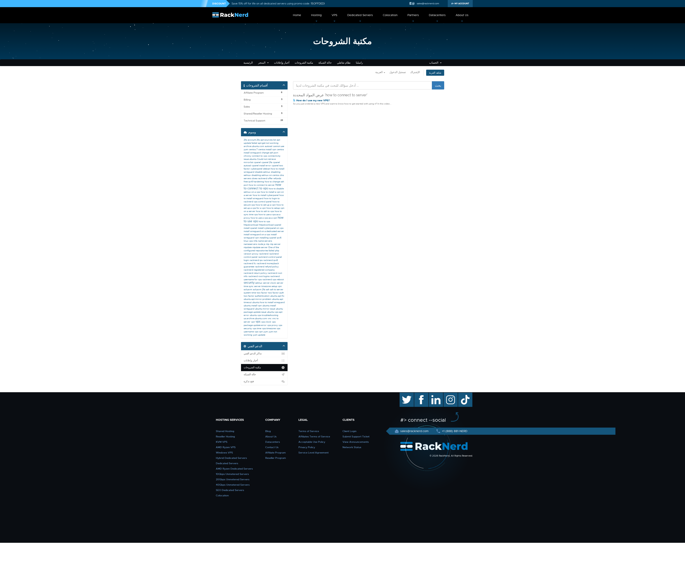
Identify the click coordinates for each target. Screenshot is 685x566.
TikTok (462, 394)
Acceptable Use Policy (311, 441)
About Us (462, 15)
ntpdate (248, 247)
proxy (255, 253)
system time (250, 292)
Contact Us (271, 447)
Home (297, 15)
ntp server (275, 244)
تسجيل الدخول (397, 72)
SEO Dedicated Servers (230, 490)
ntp (267, 244)
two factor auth (276, 292)
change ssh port (270, 152)
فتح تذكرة (249, 381)
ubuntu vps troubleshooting (264, 315)
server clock (269, 282)
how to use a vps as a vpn (264, 217)
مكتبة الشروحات (304, 62)
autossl (268, 146)
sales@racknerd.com (428, 3)
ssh (267, 289)
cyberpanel (256, 168)
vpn (253, 321)
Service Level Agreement (313, 452)
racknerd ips (256, 260)
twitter (404, 394)
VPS (334, 15)
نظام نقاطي (344, 62)
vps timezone (269, 328)
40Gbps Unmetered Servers (233, 484)
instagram (450, 394)
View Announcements (355, 441)
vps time (257, 328)
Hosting (316, 15)
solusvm (248, 289)
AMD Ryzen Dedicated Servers (234, 468)
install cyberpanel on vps (270, 228)
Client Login (349, 431)
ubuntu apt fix (277, 296)
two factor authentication (257, 296)
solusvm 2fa (259, 289)
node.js (261, 244)
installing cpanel (268, 237)
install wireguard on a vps (257, 234)
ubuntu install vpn (253, 305)
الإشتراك (415, 72)
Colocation (390, 15)
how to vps (264, 221)
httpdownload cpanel (270, 224)
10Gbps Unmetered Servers (232, 474)
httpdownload (251, 224)
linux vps (248, 241)
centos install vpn (267, 149)
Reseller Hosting (225, 436)
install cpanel (250, 228)
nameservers (250, 244)
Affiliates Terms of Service (314, 436)
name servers (265, 241)
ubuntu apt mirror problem (257, 299)
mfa (255, 241)
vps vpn (259, 331)
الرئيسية (248, 62)
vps (258, 321)
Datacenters (437, 15)
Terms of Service (308, 431)
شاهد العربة (435, 72)
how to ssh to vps (265, 211)
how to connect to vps (262, 186)
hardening (258, 181)
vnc (270, 318)
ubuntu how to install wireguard (268, 302)
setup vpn (277, 286)
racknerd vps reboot (273, 279)
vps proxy (272, 325)
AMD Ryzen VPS (226, 447)
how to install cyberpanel (266, 195)
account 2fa (254, 139)
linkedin (434, 394)
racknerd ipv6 (270, 260)
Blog (268, 431)
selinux (258, 282)
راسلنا (359, 62)
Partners (413, 15)
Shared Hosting (225, 431)
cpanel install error (261, 165)
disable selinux (262, 172)
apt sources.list (268, 139)
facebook (420, 394)
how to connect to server (262, 185)
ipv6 (279, 237)
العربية (379, 72)
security (249, 283)
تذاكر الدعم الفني (253, 353)
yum (265, 331)
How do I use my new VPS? (313, 100)
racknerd (263, 253)
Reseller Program (275, 458)
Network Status (351, 447)
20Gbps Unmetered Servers (232, 479)
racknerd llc (250, 263)
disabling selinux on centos (265, 175)
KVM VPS (221, 441)
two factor (262, 292)
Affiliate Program (275, 452)
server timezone (262, 286)
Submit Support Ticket (355, 436)
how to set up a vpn (266, 204)
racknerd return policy (255, 273)
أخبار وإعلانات (281, 62)
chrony (247, 155)
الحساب (434, 62)
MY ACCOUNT (461, 3)
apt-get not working (268, 143)
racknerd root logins (259, 276)
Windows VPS (224, 452)
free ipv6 (248, 181)
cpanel (257, 162)
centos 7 (253, 149)
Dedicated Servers (360, 15)
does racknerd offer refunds (266, 178)
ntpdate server (260, 247)
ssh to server (276, 289)
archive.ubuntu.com (254, 146)
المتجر (262, 62)
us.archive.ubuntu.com (255, 318)
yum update (259, 334)
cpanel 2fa (267, 162)
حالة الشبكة (325, 62)
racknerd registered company (259, 269)
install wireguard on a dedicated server (264, 231)
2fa (245, 139)
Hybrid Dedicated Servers (231, 458)
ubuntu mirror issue (265, 308)
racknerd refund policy (267, 266)
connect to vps (259, 155)
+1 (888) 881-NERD (454, 431)
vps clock (266, 321)
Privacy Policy (306, 447)
